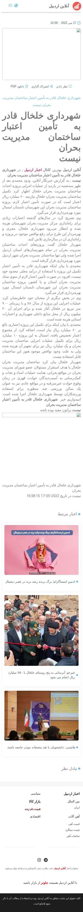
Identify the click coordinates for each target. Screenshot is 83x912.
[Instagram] (39, 860)
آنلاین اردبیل (59, 6)
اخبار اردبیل (33, 170)
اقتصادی (35, 816)
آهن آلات (74, 816)
